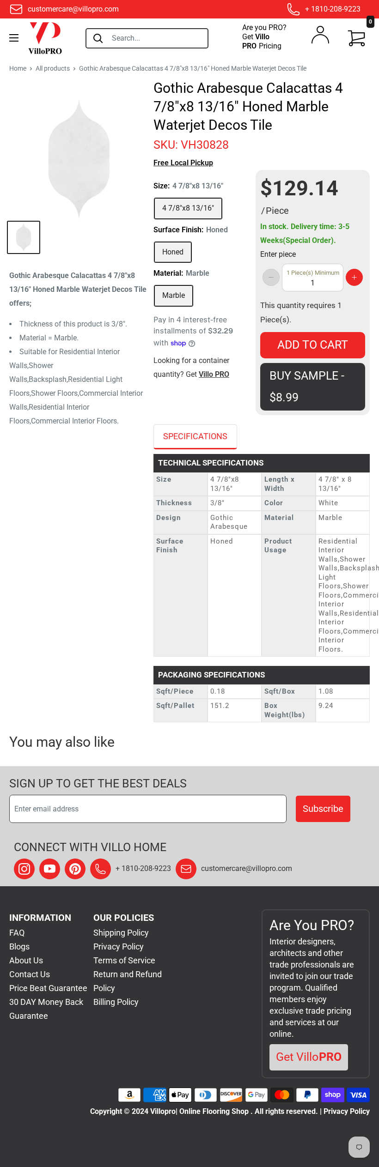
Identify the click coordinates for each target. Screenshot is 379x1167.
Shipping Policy (121, 932)
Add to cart (312, 344)
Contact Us (29, 974)
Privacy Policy (118, 946)
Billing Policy (116, 1002)
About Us (26, 960)
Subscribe (323, 808)
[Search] (98, 38)
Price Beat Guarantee (48, 988)
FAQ (16, 932)
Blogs (19, 946)
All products (53, 68)
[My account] (320, 37)
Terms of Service (124, 960)
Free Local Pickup (183, 162)
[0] (357, 38)
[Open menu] (13, 38)
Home (17, 68)
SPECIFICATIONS (195, 436)
